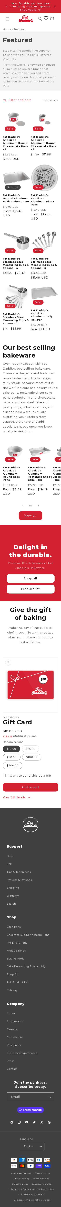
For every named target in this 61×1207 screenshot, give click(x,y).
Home (7, 29)
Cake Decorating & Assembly (26, 966)
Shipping (7, 736)
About (11, 1013)
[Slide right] (38, 505)
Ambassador (15, 1021)
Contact (12, 1068)
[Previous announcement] (6, 6)
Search (11, 903)
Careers (12, 1029)
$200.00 (13, 765)
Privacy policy (22, 1179)
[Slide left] (22, 505)
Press (10, 1061)
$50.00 (12, 757)
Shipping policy (20, 1184)
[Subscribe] (50, 1096)
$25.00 (30, 748)
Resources (14, 1045)
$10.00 (11, 748)
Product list (30, 589)
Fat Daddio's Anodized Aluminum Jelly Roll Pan (42, 315)
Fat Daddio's (25, 1173)
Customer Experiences (22, 1053)
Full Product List (18, 982)
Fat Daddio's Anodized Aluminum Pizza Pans (42, 200)
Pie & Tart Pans (17, 942)
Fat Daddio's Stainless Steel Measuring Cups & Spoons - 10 (16, 319)
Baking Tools (15, 958)
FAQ (9, 864)
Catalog (12, 990)
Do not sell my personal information (32, 1200)
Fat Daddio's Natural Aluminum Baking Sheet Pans (16, 198)
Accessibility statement (32, 1194)
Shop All (12, 974)
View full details (14, 797)
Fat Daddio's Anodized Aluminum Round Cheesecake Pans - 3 (43, 143)
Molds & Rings (16, 950)
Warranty (13, 895)
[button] (7, 19)
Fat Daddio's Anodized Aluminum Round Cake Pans (12, 473)
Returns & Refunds (19, 880)
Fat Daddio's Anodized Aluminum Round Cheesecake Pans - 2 (15, 143)
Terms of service (41, 1179)
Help (10, 856)
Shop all (30, 578)
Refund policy (43, 1173)
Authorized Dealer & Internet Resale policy (32, 1189)
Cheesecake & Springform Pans (28, 934)
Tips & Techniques (19, 872)
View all (30, 515)
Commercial (15, 1037)
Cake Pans (14, 926)
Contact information (42, 1184)
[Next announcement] (54, 6)
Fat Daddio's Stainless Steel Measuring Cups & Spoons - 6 (44, 263)
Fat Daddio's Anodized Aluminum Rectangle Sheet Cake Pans (40, 473)
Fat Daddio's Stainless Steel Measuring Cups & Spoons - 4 (16, 263)
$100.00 (31, 757)
